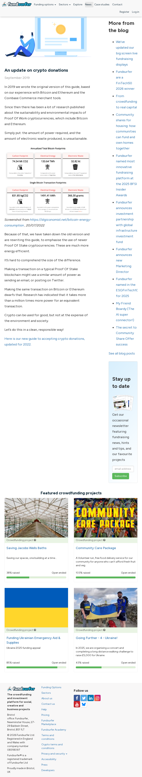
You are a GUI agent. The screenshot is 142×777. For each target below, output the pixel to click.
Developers (48, 770)
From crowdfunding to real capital (126, 101)
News (88, 4)
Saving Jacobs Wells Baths (26, 548)
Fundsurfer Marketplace (48, 722)
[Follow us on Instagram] (97, 698)
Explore (77, 4)
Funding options (44, 4)
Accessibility (48, 759)
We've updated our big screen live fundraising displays (127, 53)
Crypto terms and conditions (52, 746)
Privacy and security (53, 753)
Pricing (45, 715)
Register (124, 11)
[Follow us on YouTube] (77, 704)
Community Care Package (96, 548)
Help (44, 709)
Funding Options (51, 687)
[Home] (16, 4)
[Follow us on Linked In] (90, 698)
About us (46, 698)
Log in (135, 11)
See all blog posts (122, 353)
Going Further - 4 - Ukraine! (97, 638)
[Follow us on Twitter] (84, 698)
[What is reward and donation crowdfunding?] (35, 540)
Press (44, 764)
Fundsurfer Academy (53, 729)
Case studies (101, 4)
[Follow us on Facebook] (77, 698)
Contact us (48, 704)
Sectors (64, 4)
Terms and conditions (47, 737)
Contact (117, 4)
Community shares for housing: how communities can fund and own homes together (126, 132)
